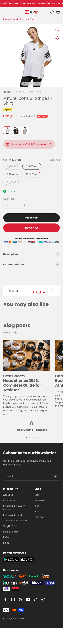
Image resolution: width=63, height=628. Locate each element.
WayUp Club (10, 526)
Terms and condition (15, 520)
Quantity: (8, 198)
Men (37, 494)
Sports (38, 511)
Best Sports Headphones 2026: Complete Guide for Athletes (22, 382)
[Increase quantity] (24, 205)
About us (8, 494)
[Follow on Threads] (20, 599)
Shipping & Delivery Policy (14, 507)
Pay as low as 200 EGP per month (29, 144)
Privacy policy (11, 531)
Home (6, 19)
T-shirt (33, 19)
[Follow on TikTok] (36, 599)
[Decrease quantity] (7, 205)
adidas (7, 91)
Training (23, 19)
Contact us (9, 500)
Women (39, 500)
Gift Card (40, 517)
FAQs (6, 537)
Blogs (6, 542)
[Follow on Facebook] (5, 599)
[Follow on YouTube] (28, 599)
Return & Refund (12, 515)
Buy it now (31, 227)
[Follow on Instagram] (13, 599)
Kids (37, 506)
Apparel (14, 19)
